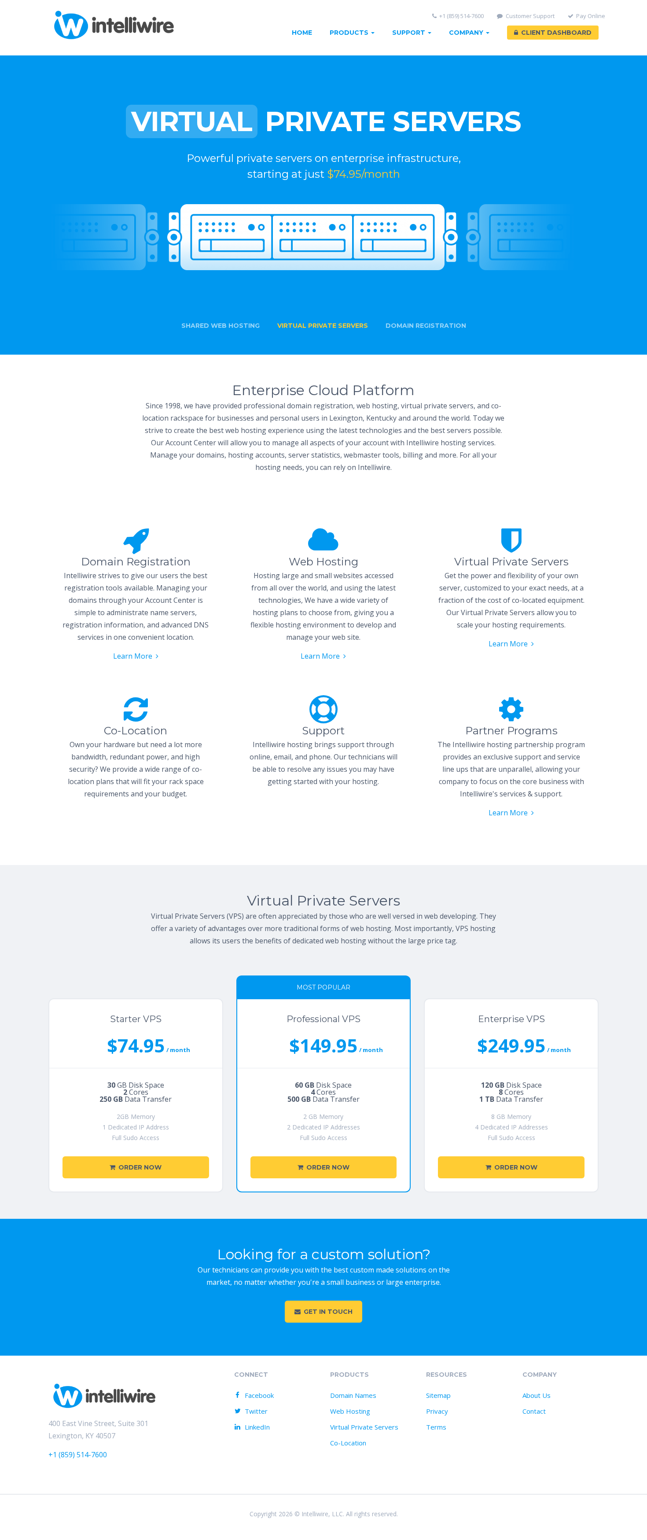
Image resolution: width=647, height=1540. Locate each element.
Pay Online (590, 16)
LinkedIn (257, 1427)
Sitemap (438, 1395)
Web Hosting (350, 1411)
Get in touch (328, 1312)
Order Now (140, 1167)
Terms (436, 1427)
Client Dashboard (556, 33)
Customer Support (530, 16)
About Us (536, 1395)
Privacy (437, 1411)
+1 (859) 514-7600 (461, 16)
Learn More (132, 656)
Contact (534, 1411)
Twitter (256, 1411)
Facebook (259, 1395)
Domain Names (353, 1395)
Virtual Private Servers (364, 1427)
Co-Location (348, 1442)
